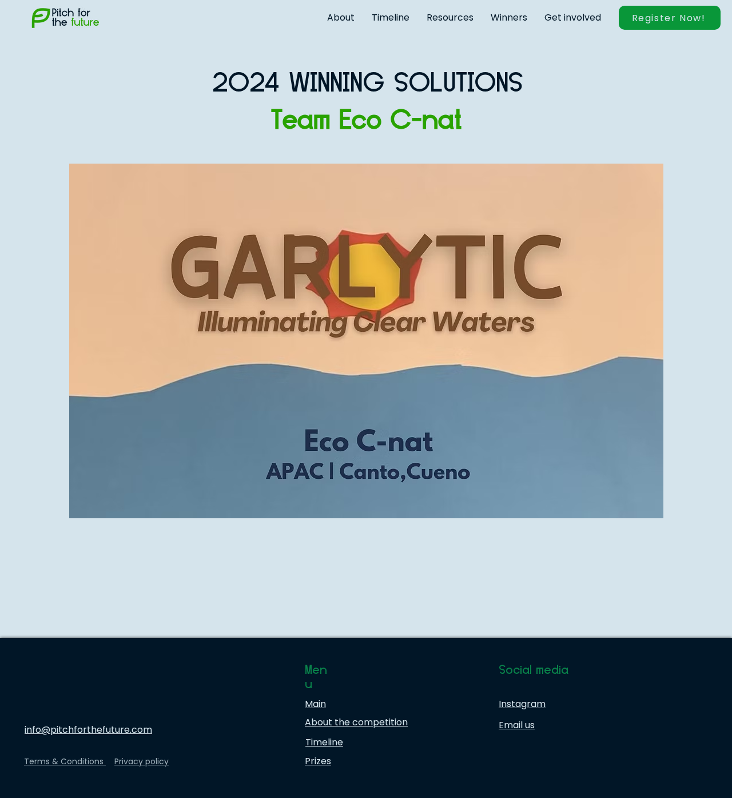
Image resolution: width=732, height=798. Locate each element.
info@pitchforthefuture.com (88, 729)
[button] (341, 17)
